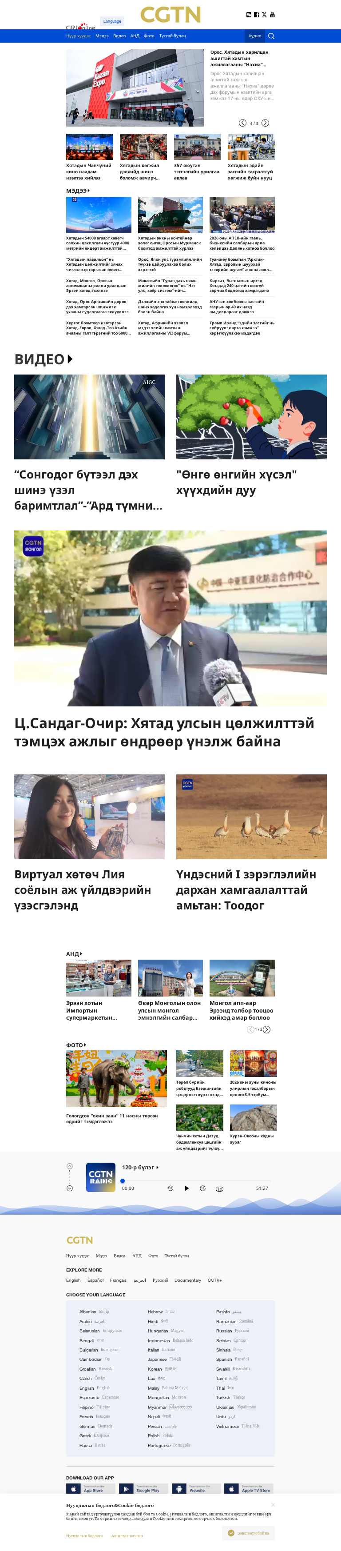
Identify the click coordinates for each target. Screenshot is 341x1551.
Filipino (95, 1407)
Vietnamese (238, 1426)
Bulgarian (99, 1350)
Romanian (234, 1321)
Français (118, 1280)
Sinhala (229, 1350)
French (94, 1416)
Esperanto (99, 1397)
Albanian (94, 1312)
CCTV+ (215, 1280)
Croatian (96, 1369)
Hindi (158, 1321)
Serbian (231, 1341)
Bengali (91, 1341)
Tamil (227, 1378)
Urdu (225, 1416)
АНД (72, 954)
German (95, 1426)
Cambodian (95, 1359)
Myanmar (170, 1407)
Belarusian (100, 1331)
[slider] (122, 1181)
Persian (162, 1426)
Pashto (228, 1312)
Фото (74, 1045)
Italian (161, 1350)
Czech (92, 1378)
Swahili (233, 1369)
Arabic (92, 1321)
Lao (157, 1378)
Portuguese (169, 1445)
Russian (232, 1331)
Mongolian (167, 1397)
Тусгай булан (177, 1256)
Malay (168, 1388)
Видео (39, 359)
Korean (162, 1369)
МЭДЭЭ (76, 190)
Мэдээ (101, 1256)
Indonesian (171, 1341)
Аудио (255, 36)
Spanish (232, 1359)
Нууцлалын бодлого (84, 1536)
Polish (161, 1436)
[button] (242, 123)
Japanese (164, 1359)
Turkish (230, 1397)
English (73, 1280)
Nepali (159, 1416)
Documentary (187, 1280)
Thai (225, 1388)
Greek (94, 1436)
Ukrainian (236, 1407)
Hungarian (166, 1331)
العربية (140, 1280)
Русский (160, 1280)
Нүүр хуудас (77, 1256)
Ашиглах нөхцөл (127, 1536)
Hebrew (161, 1312)
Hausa (92, 1445)
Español (95, 1280)
